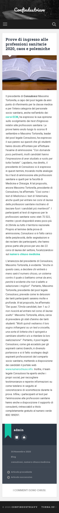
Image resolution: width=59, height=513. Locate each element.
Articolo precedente (21, 472)
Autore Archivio (17, 437)
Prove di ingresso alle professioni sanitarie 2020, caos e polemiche (28, 44)
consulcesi (17, 462)
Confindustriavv (29, 10)
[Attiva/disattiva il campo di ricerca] (54, 24)
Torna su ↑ (49, 507)
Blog (13, 456)
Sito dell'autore (24, 437)
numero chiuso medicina (37, 462)
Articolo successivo (21, 477)
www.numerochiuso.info (19, 369)
